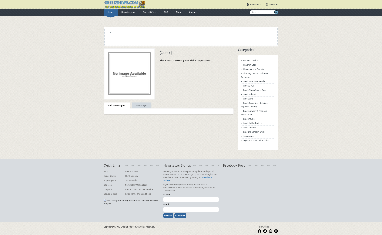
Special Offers (149, 12)
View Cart (273, 4)
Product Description (117, 105)
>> (109, 32)
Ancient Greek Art (251, 60)
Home (110, 12)
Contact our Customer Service (139, 189)
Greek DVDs (248, 86)
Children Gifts (249, 65)
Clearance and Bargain (253, 69)
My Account (255, 4)
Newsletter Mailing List (136, 185)
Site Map (108, 185)
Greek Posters (249, 127)
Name (166, 194)
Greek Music (249, 119)
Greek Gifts (248, 99)
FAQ (166, 12)
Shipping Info (110, 180)
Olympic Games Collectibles (256, 140)
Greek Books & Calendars (255, 81)
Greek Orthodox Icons (253, 123)
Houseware (248, 136)
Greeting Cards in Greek (254, 132)
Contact (193, 12)
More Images (142, 105)
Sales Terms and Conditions (138, 194)
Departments (127, 12)
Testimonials (131, 180)
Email (166, 204)
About (178, 12)
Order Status (110, 176)
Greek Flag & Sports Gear (254, 90)
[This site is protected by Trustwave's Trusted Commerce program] (131, 202)
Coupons (108, 189)
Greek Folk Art (249, 94)
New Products (131, 171)
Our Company (131, 176)
